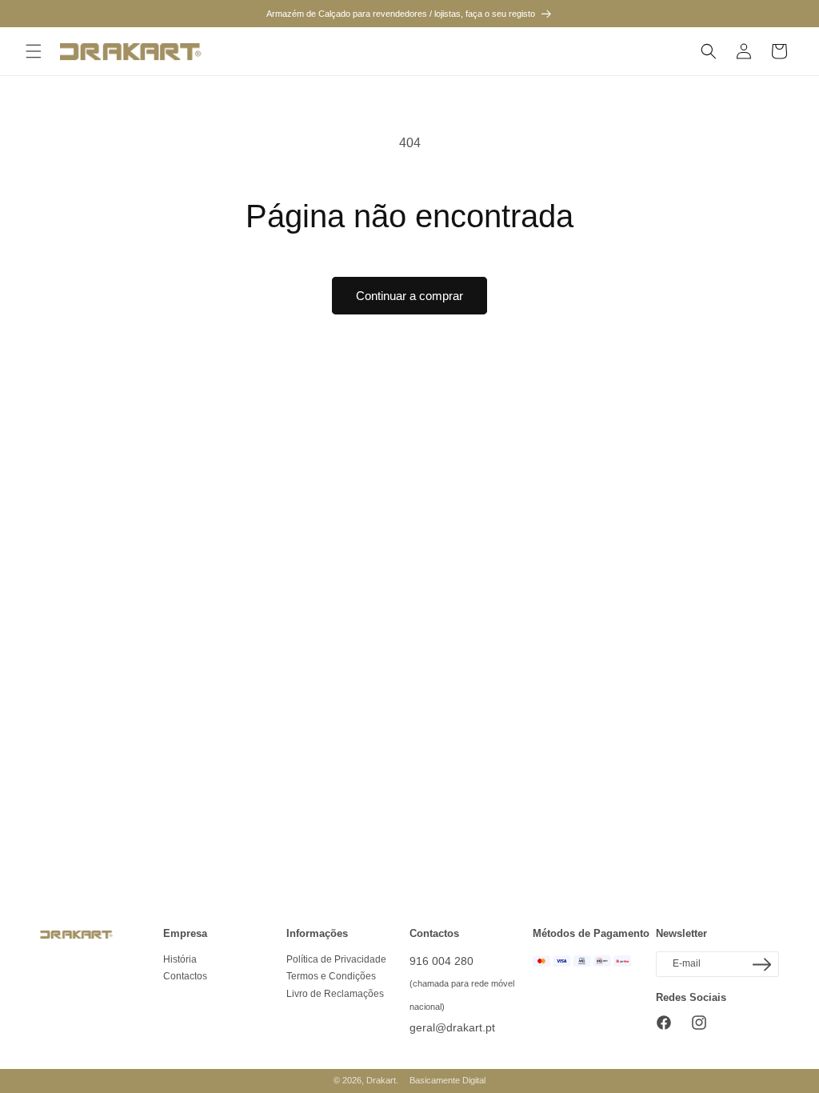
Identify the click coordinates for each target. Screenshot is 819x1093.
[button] (33, 51)
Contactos (185, 976)
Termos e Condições (331, 976)
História (180, 959)
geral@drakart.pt (452, 1027)
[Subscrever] (761, 964)
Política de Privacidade (336, 959)
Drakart (381, 1080)
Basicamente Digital (447, 1080)
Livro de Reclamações (335, 993)
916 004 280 (441, 961)
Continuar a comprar (409, 295)
